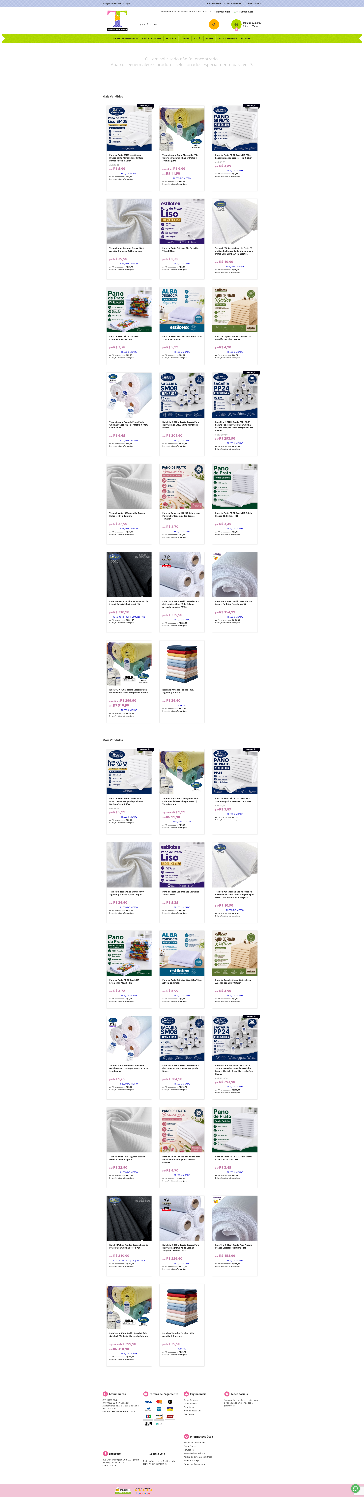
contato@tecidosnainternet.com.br (119, 1411)
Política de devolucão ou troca (198, 1456)
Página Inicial (198, 1394)
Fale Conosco (190, 1414)
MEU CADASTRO (215, 3)
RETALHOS (171, 38)
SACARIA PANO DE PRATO (125, 38)
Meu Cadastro (190, 1403)
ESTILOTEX (246, 38)
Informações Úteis (202, 1436)
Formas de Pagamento (194, 1464)
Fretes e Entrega (191, 1460)
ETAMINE (184, 38)
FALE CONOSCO (254, 3)
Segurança (189, 1449)
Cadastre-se (189, 1407)
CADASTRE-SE (235, 3)
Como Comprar (191, 1400)
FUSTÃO (197, 38)
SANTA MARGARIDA (227, 38)
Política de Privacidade (194, 1442)
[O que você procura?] (214, 24)
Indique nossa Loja (192, 1410)
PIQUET (209, 38)
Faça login (126, 3)
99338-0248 (222, 11)
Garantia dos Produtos (194, 1453)
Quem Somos (190, 1446)
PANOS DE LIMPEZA (152, 38)
